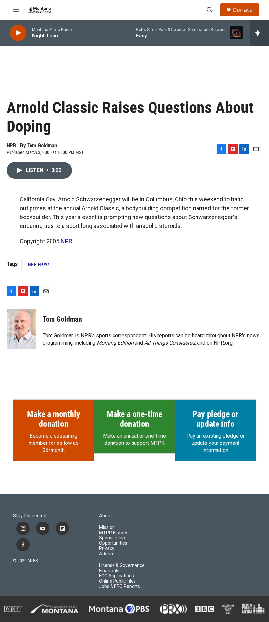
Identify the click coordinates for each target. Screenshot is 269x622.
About (105, 515)
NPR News (39, 264)
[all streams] (259, 33)
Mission (107, 527)
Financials (109, 570)
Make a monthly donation (53, 419)
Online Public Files (117, 581)
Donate (242, 10)
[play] (18, 33)
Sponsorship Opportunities (113, 541)
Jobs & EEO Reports (119, 586)
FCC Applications (116, 576)
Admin (106, 553)
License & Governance (122, 565)
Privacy (106, 548)
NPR (66, 241)
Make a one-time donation (134, 419)
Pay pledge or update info (215, 419)
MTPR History (113, 532)
